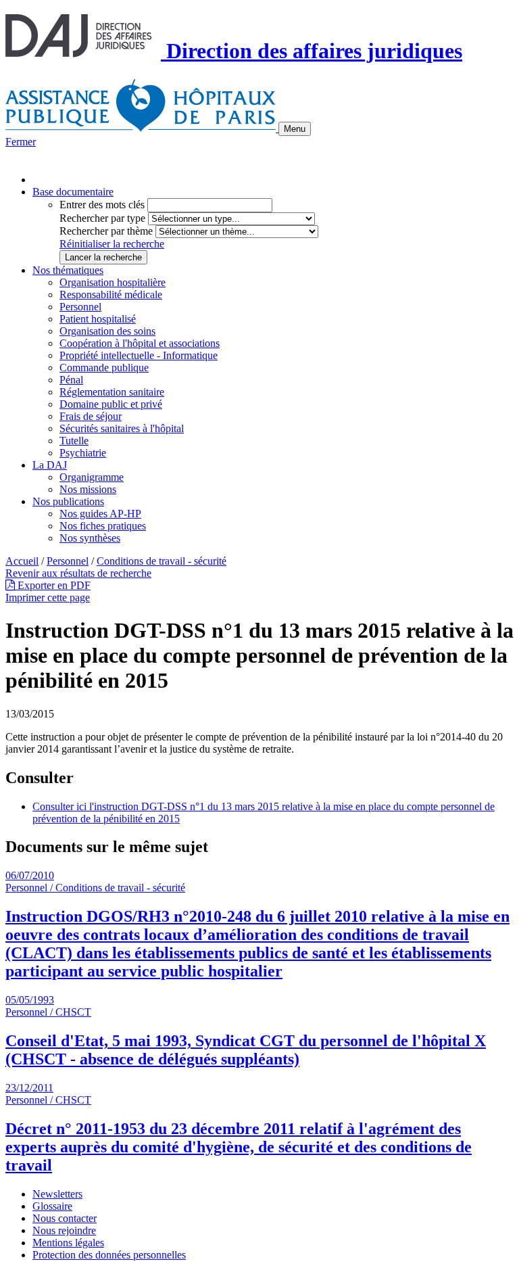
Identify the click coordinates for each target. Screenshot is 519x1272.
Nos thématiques (67, 270)
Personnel (80, 306)
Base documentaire (73, 191)
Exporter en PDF (53, 585)
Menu (294, 129)
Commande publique (104, 367)
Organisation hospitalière (112, 282)
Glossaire (52, 1206)
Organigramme (91, 477)
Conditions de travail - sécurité (161, 561)
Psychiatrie (82, 452)
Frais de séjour (90, 416)
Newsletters (57, 1194)
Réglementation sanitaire (111, 392)
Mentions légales (68, 1242)
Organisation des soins (107, 331)
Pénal (71, 379)
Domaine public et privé (110, 404)
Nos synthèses (89, 538)
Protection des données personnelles (109, 1255)
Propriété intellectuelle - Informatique (138, 355)
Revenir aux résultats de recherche (78, 573)
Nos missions (87, 489)
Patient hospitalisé (97, 319)
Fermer (20, 141)
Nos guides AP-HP (100, 513)
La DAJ (49, 465)
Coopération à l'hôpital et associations (139, 343)
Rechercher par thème (106, 231)
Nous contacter (64, 1218)
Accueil (22, 561)
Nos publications (68, 501)
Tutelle (74, 440)
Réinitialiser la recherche (111, 244)
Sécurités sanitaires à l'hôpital (121, 428)
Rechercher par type (102, 218)
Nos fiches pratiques (102, 526)
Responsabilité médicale (110, 294)
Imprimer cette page (47, 597)
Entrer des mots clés (102, 204)
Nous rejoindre (64, 1230)
